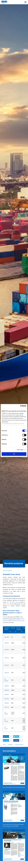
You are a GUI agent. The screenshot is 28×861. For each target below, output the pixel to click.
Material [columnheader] (13, 627)
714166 (6, 721)
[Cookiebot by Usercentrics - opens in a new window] (20, 406)
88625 (7, 685)
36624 (7, 694)
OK (14, 454)
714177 (6, 728)
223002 (6, 714)
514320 (6, 680)
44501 (7, 698)
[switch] (24, 435)
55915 (7, 649)
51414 (7, 657)
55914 (7, 643)
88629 (7, 690)
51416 (7, 672)
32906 (7, 637)
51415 (7, 665)
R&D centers (15, 602)
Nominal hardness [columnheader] (19, 628)
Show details (20, 449)
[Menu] (25, 2)
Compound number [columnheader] (7, 628)
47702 (7, 707)
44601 (7, 703)
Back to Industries (7, 570)
